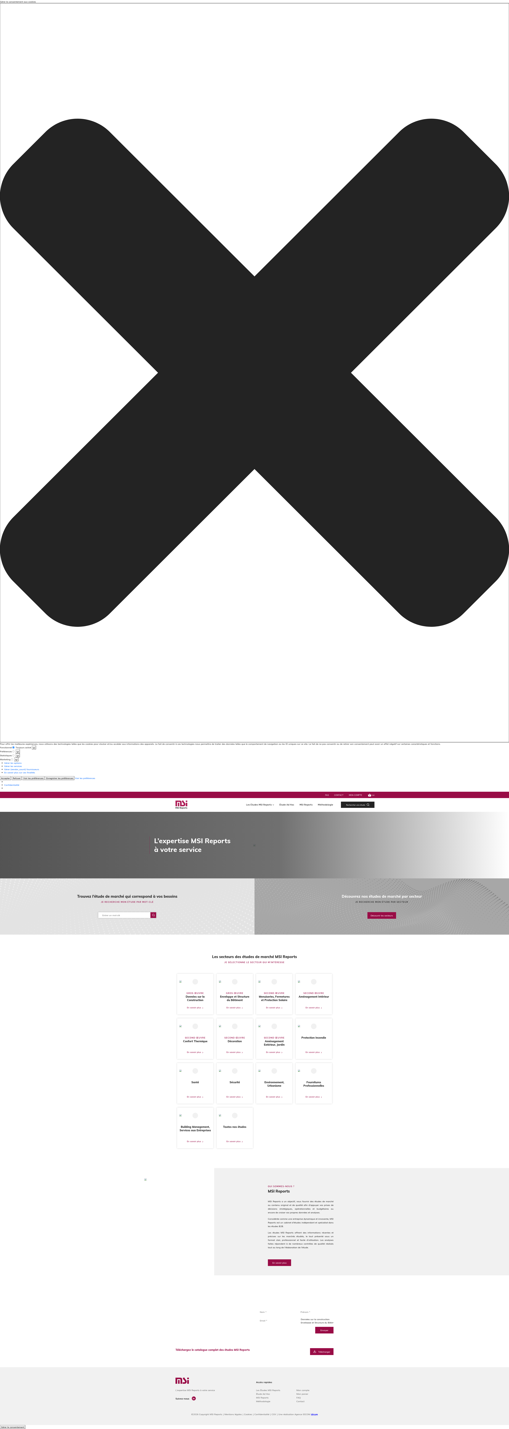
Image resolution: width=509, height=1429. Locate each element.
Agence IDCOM (303, 1414)
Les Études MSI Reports (259, 804)
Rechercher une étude (355, 804)
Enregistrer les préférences (59, 778)
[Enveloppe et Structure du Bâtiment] (315, 1322)
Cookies (248, 1414)
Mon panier (302, 1393)
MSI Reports (306, 804)
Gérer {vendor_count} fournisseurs (21, 769)
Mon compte (355, 795)
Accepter (5, 778)
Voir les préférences (33, 778)
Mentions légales (233, 1414)
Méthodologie (325, 804)
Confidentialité (11, 784)
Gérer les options (13, 762)
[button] (254, 372)
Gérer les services (13, 766)
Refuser (17, 778)
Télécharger (324, 1351)
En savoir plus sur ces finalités (19, 772)
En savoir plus (279, 1262)
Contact (339, 795)
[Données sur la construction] (315, 1319)
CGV (274, 1414)
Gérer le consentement (12, 1427)
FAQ (327, 795)
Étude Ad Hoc (286, 804)
